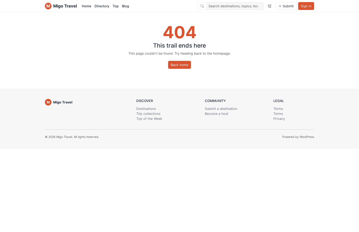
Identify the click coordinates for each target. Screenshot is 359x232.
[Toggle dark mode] (269, 6)
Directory (102, 6)
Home (86, 6)
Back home (179, 65)
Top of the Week (149, 119)
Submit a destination (221, 109)
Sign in (306, 6)
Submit (288, 6)
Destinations (146, 109)
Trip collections (148, 114)
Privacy (279, 119)
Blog (125, 6)
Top (116, 6)
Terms (278, 109)
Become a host (216, 114)
